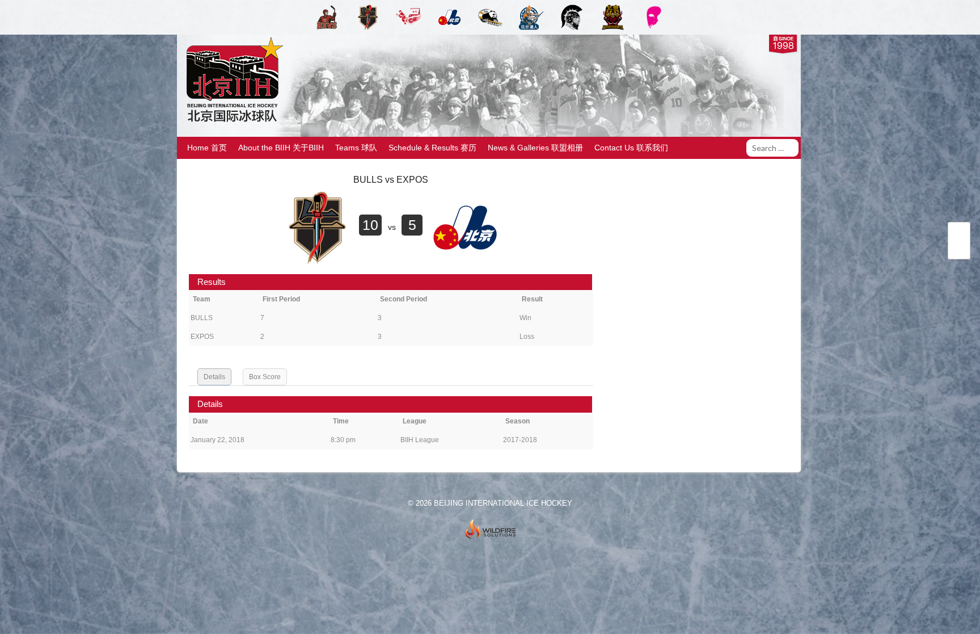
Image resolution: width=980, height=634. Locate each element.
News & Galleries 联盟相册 (535, 147)
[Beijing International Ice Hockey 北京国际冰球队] (231, 121)
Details (214, 377)
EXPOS (202, 337)
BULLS (202, 318)
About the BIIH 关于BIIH (281, 147)
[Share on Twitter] (959, 234)
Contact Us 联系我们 (631, 147)
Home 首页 (207, 147)
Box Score (265, 377)
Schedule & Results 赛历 (432, 147)
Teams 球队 (356, 147)
